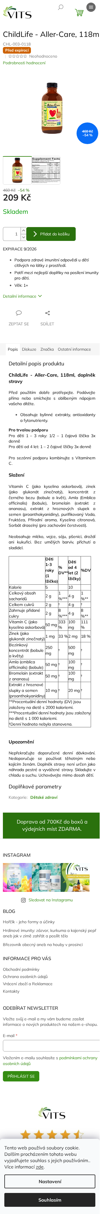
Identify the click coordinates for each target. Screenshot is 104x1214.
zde (40, 1167)
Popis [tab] (13, 349)
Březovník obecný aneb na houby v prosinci (43, 944)
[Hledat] (60, 7)
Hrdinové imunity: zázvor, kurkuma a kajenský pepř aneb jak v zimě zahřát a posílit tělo (49, 933)
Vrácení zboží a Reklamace (28, 983)
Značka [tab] (47, 349)
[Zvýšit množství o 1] (23, 230)
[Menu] (91, 7)
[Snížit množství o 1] (23, 237)
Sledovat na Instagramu (51, 900)
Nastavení (50, 1181)
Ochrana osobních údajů (25, 976)
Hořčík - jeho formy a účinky (29, 921)
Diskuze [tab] (29, 349)
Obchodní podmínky (21, 969)
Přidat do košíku (55, 234)
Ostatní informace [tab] (74, 349)
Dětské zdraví (43, 797)
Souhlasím (49, 1200)
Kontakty (11, 991)
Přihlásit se (21, 1076)
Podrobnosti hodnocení (24, 62)
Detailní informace (19, 296)
